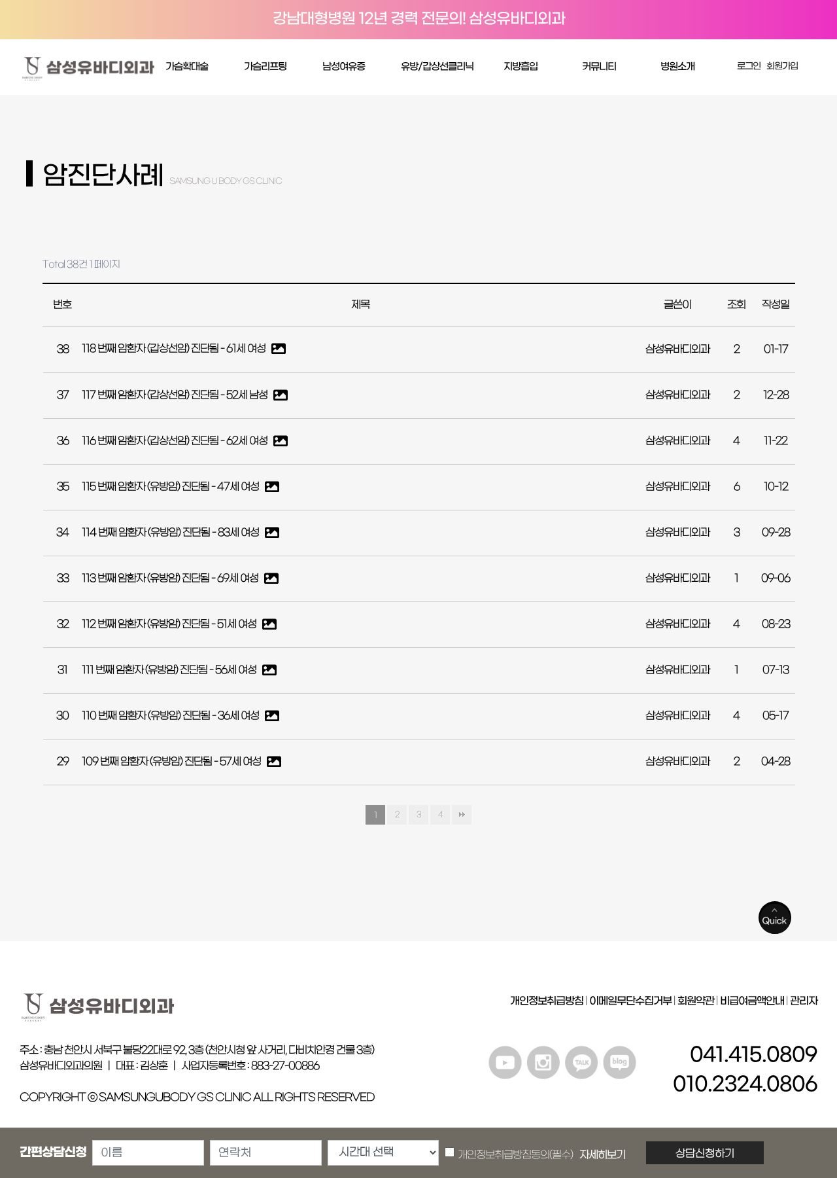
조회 (736, 305)
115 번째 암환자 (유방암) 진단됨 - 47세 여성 (171, 487)
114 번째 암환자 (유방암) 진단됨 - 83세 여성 (171, 533)
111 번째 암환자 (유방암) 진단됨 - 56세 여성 (170, 670)
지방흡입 (521, 67)
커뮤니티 (599, 67)
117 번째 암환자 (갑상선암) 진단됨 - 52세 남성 (175, 395)
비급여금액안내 (752, 1001)
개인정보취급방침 (546, 1001)
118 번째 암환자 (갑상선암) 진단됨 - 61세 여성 (174, 349)
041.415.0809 (753, 1055)
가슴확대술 (186, 67)
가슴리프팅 (265, 67)
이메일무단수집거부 (630, 1001)
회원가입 (782, 66)
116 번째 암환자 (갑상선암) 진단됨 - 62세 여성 (175, 441)
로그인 (748, 66)
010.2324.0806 (745, 1084)
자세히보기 (602, 1155)
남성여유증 (343, 67)
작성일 (775, 305)
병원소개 (677, 67)
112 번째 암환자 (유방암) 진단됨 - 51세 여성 (170, 624)
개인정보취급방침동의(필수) (541, 1155)
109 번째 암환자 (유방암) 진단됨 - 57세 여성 (172, 762)
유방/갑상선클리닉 (437, 67)
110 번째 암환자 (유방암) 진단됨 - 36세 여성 (171, 716)
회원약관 (695, 1001)
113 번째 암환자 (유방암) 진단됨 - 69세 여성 (171, 578)
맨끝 (461, 815)
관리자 (803, 1001)
